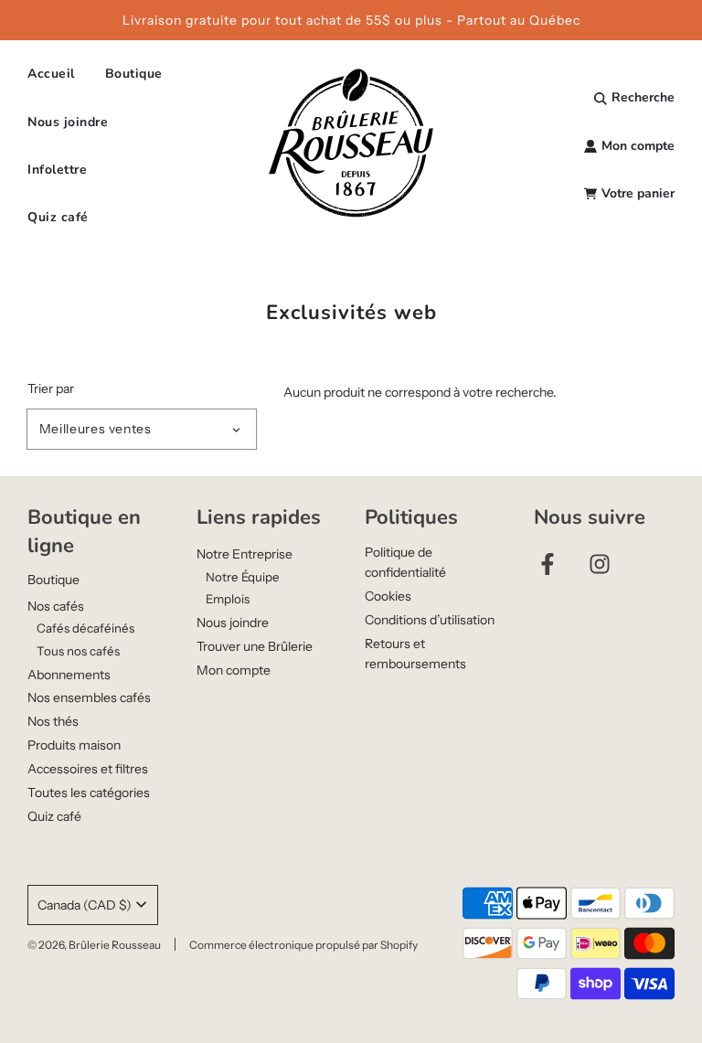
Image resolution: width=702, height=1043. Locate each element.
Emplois (228, 598)
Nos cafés (55, 606)
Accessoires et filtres (87, 769)
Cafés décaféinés (85, 628)
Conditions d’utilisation (430, 620)
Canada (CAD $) (84, 905)
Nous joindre (67, 122)
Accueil (51, 73)
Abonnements (69, 674)
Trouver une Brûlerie (255, 646)
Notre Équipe (243, 576)
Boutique (53, 579)
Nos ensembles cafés (89, 697)
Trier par (50, 388)
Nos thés (53, 721)
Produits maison (74, 745)
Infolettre (57, 169)
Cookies (388, 596)
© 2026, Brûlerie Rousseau (94, 945)
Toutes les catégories (88, 792)
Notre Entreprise (244, 554)
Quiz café (58, 217)
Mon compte (234, 670)
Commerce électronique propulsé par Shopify (303, 945)
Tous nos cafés (78, 651)
